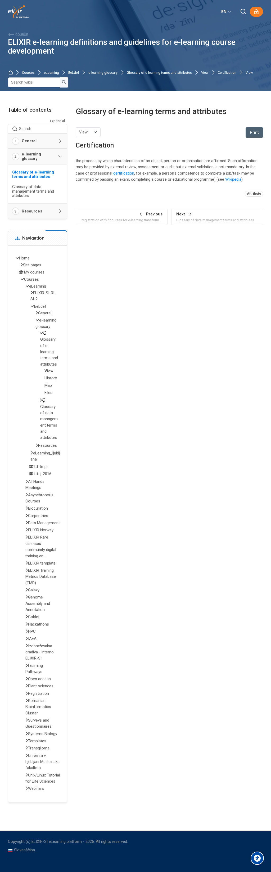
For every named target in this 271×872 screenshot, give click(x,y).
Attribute (254, 194)
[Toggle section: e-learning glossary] (60, 156)
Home (11, 72)
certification (123, 173)
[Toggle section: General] (60, 141)
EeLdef (73, 73)
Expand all (58, 121)
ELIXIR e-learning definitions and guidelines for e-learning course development (122, 46)
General (29, 140)
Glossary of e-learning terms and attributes (159, 73)
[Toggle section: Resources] (60, 211)
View (205, 73)
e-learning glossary (103, 73)
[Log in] (256, 12)
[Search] (243, 11)
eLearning (51, 73)
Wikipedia (233, 179)
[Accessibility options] (257, 858)
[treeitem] (37, 524)
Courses (28, 73)
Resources (32, 211)
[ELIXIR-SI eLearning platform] (18, 11)
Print (254, 132)
